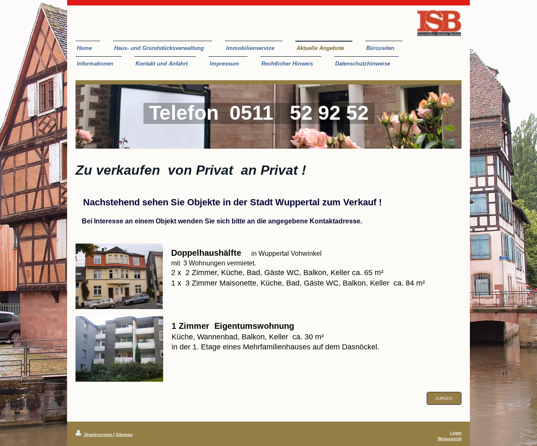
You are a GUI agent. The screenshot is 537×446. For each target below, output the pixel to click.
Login (455, 432)
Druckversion (98, 434)
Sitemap (124, 434)
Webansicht (449, 438)
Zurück (444, 398)
